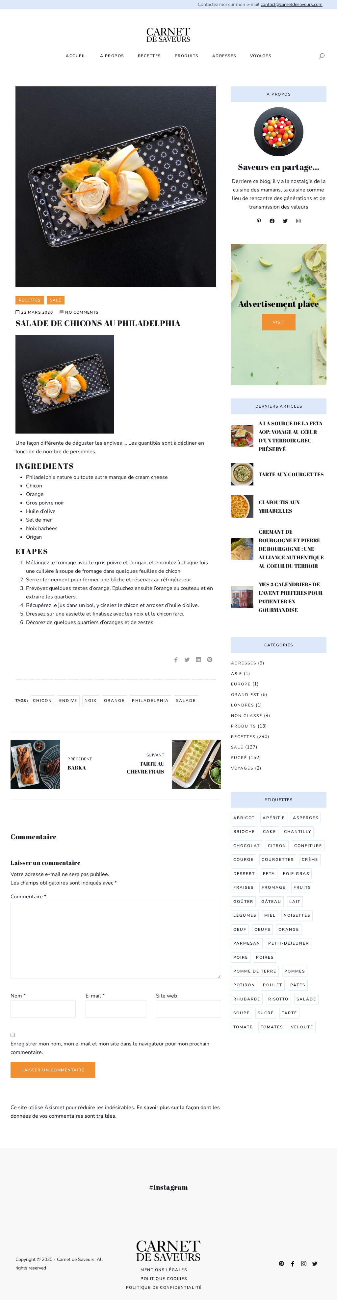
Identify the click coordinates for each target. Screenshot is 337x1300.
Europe (241, 684)
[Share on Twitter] (187, 659)
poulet (272, 985)
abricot (244, 817)
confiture (308, 845)
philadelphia (150, 700)
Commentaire (28, 896)
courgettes (278, 859)
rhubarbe (246, 999)
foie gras (296, 873)
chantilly (297, 831)
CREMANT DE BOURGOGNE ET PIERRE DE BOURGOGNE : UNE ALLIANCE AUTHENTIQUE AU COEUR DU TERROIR (291, 549)
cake (269, 831)
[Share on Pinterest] (209, 659)
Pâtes (297, 985)
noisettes (297, 915)
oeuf (239, 929)
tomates (272, 1027)
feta (269, 873)
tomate (243, 1027)
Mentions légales (164, 1269)
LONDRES (242, 705)
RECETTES (149, 55)
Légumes (244, 915)
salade (186, 700)
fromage (274, 887)
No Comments (81, 312)
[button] (319, 56)
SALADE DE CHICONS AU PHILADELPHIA (98, 322)
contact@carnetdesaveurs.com (292, 4)
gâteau (271, 901)
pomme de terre (254, 971)
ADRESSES (224, 55)
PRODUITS (186, 55)
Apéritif (274, 817)
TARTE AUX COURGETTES (291, 474)
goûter (243, 901)
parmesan (246, 943)
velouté (302, 1027)
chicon (42, 700)
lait (294, 901)
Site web (166, 995)
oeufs (262, 929)
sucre (266, 1013)
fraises (243, 887)
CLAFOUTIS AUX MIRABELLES (279, 506)
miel (270, 915)
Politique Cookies (164, 1278)
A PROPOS (112, 55)
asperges (306, 817)
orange (114, 700)
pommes (294, 971)
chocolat (246, 845)
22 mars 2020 (37, 312)
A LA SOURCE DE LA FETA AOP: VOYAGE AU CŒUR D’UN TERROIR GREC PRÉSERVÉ (291, 436)
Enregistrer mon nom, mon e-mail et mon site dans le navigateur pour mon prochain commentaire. (110, 1048)
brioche (244, 831)
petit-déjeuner (288, 943)
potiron (244, 985)
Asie (236, 673)
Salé (237, 747)
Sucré (239, 757)
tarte (289, 1013)
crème (310, 859)
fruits (302, 887)
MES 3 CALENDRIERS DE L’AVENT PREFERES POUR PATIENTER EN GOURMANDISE (291, 597)
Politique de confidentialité (164, 1287)
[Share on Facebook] (176, 659)
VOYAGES (261, 55)
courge (243, 859)
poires (265, 957)
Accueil (76, 55)
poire (240, 957)
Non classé (246, 715)
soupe (241, 1013)
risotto (278, 999)
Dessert (244, 873)
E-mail (95, 995)
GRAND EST (245, 694)
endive (68, 700)
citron (277, 845)
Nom (18, 995)
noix (91, 700)
